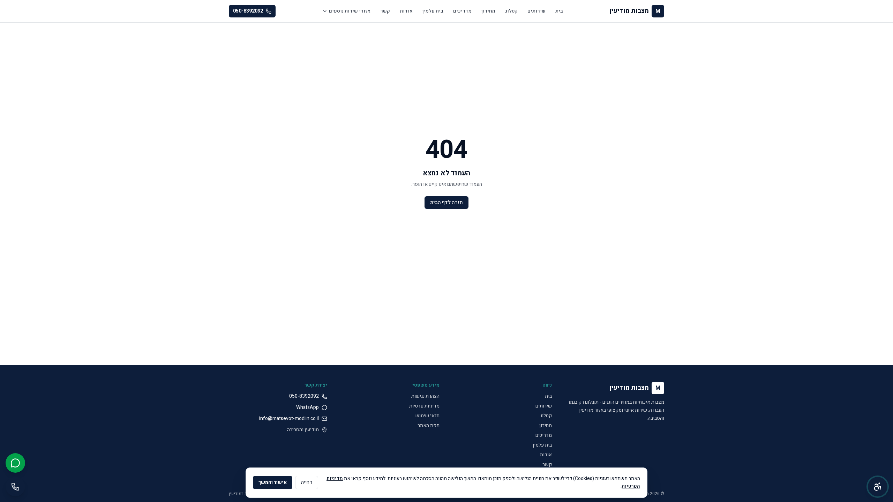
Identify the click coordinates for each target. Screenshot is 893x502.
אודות (406, 11)
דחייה (306, 482)
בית (559, 11)
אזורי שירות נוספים (349, 11)
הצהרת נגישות (425, 396)
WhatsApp (307, 407)
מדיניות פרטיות (424, 406)
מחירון (488, 11)
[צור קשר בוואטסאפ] (15, 463)
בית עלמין (432, 11)
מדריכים (462, 11)
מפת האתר (429, 425)
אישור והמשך (272, 482)
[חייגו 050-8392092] (15, 486)
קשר (385, 11)
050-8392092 (248, 11)
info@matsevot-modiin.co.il (289, 418)
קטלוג (511, 11)
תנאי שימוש (427, 415)
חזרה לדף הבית (446, 202)
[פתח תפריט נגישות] (877, 486)
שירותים (536, 11)
